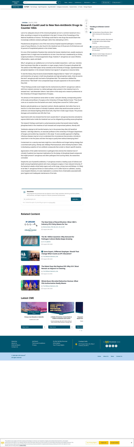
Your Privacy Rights (58, 345)
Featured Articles (73, 7)
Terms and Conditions (38, 343)
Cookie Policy (22, 445)
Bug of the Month (52, 7)
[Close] (131, 442)
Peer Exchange (33, 7)
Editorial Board (15, 345)
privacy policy (52, 202)
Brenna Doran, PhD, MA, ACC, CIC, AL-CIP (54, 227)
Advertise (14, 341)
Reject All (103, 442)
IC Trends (80, 7)
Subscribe (75, 199)
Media (70, 2)
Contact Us (14, 347)
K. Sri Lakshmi (46, 241)
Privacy (34, 345)
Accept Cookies (114, 442)
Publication (87, 2)
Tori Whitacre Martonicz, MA (50, 256)
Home (99, 356)
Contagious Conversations (62, 7)
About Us (14, 343)
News (66, 2)
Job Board (35, 341)
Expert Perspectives (42, 7)
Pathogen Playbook (88, 7)
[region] (67, 443)
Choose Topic (16, 6)
